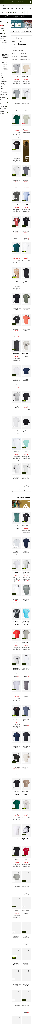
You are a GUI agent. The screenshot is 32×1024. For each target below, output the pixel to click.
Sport (17, 28)
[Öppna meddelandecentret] (23, 8)
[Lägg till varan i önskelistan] (19, 65)
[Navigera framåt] (26, 13)
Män (8, 8)
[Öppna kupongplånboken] (16, 8)
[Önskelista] (26, 8)
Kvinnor (4, 8)
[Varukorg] (30, 8)
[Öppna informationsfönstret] (30, 2)
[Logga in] (19, 8)
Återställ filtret (25, 59)
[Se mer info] (14, 21)
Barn (11, 8)
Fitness (29, 28)
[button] (16, 31)
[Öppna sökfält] (28, 13)
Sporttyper (23, 28)
